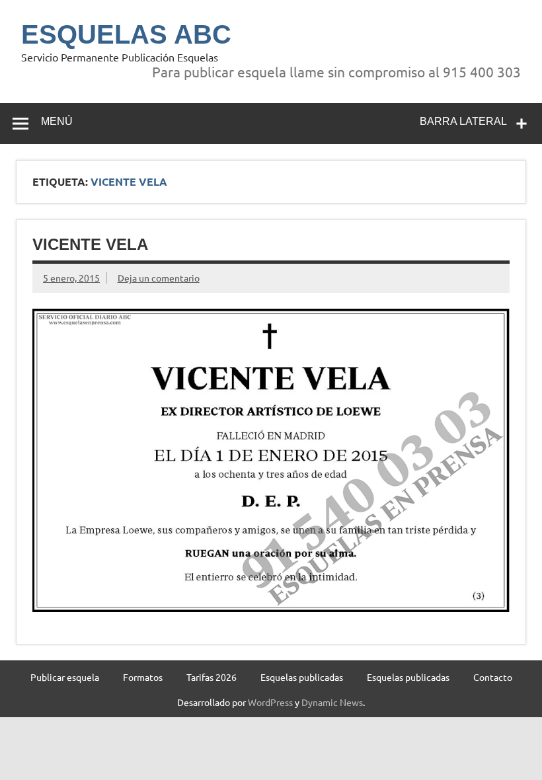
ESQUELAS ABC (126, 34)
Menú (57, 121)
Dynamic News (332, 702)
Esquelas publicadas (301, 677)
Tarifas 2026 (211, 677)
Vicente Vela (90, 244)
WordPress (270, 702)
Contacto (492, 677)
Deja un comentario (159, 278)
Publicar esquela (64, 677)
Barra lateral (463, 121)
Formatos (143, 677)
